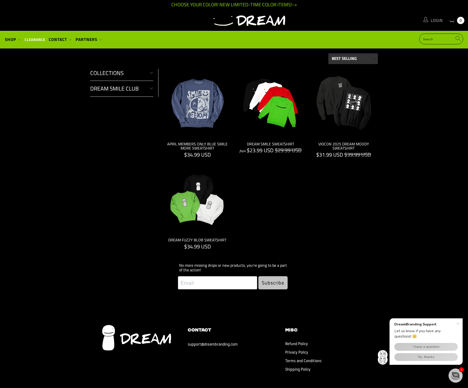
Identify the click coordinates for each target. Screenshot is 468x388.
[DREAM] (234, 19)
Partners (87, 39)
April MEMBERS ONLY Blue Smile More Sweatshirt (197, 103)
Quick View (197, 114)
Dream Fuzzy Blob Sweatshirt (197, 199)
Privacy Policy (296, 353)
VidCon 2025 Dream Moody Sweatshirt (344, 103)
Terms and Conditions (303, 361)
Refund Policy (296, 344)
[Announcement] (234, 4)
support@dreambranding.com (213, 345)
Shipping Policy (298, 370)
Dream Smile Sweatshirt (270, 103)
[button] (455, 376)
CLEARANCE (35, 39)
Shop (11, 39)
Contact (58, 39)
